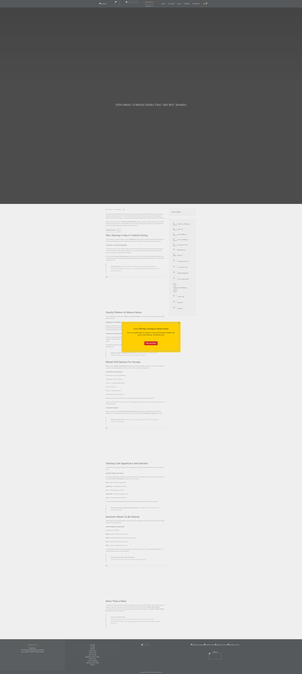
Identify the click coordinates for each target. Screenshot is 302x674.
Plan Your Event (151, 343)
